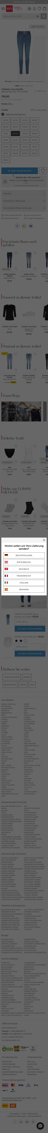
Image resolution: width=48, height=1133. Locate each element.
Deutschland (24, 555)
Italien (24, 583)
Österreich (24, 562)
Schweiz (24, 569)
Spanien (24, 589)
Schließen (44, 540)
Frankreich (24, 576)
